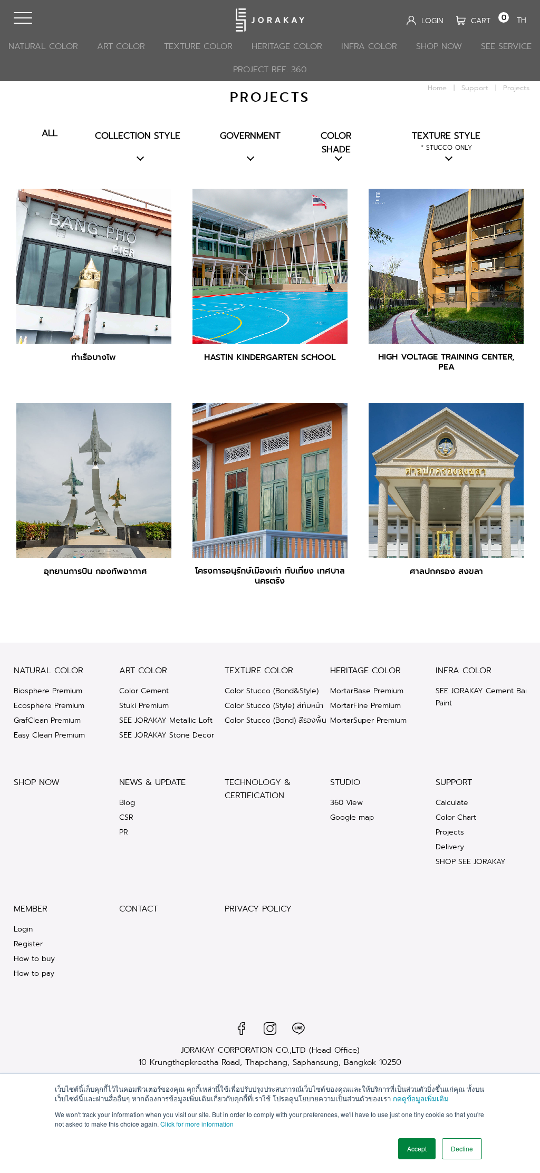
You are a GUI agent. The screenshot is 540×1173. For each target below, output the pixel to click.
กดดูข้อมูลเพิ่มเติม (421, 1098)
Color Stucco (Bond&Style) (272, 690)
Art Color (121, 46)
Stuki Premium (144, 705)
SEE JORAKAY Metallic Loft (166, 720)
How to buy (34, 958)
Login (23, 929)
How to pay (34, 973)
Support (474, 88)
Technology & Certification (258, 788)
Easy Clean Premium (49, 735)
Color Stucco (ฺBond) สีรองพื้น (275, 720)
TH (521, 20)
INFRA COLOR (369, 46)
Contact (138, 909)
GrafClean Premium (47, 720)
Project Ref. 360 (270, 69)
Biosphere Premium (48, 690)
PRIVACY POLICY (258, 909)
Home (437, 88)
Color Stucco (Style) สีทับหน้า (274, 705)
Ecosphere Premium (49, 705)
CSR (126, 817)
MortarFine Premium (365, 705)
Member (30, 909)
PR (123, 832)
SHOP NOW (439, 46)
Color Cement (144, 690)
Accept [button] (417, 1148)
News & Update (152, 782)
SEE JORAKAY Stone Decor (166, 735)
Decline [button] (462, 1148)
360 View (346, 802)
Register (28, 943)
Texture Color (198, 46)
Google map (352, 817)
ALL (49, 133)
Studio (345, 782)
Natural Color (43, 46)
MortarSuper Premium (368, 720)
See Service (506, 46)
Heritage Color (287, 46)
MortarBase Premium (366, 690)
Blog (127, 802)
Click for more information (197, 1123)
